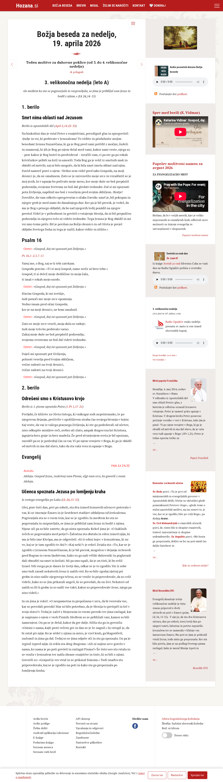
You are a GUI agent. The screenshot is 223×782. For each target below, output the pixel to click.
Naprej (141, 64)
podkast (182, 94)
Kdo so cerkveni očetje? (195, 565)
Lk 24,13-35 (70, 499)
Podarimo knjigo (43, 742)
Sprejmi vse (197, 775)
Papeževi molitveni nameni (195, 235)
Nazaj (12, 64)
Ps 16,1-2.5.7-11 (33, 256)
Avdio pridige (41, 723)
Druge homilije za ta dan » (165, 355)
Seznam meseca (43, 747)
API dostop (83, 719)
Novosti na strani (87, 723)
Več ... (155, 449)
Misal (94, 5)
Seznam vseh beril (44, 752)
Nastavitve (177, 775)
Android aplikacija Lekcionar (51, 733)
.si (27, 5)
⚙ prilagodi (76, 72)
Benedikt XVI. (200, 668)
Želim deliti (40, 728)
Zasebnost (82, 737)
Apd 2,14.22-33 (65, 126)
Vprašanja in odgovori (89, 728)
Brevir (81, 5)
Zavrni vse (157, 775)
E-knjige (38, 737)
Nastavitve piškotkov (89, 742)
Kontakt (139, 5)
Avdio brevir (40, 719)
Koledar (133, 23)
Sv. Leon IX (172, 258)
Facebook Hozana (135, 726)
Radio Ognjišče (174, 321)
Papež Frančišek (199, 458)
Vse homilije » (159, 359)
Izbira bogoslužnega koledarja (180, 719)
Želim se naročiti (115, 5)
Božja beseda (62, 5)
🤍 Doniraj (157, 5)
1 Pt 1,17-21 (74, 406)
